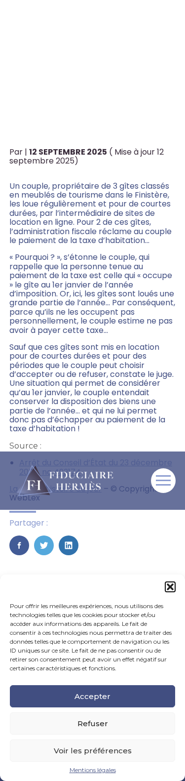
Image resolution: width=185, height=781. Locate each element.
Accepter (92, 696)
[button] (170, 587)
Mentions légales (93, 770)
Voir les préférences (93, 750)
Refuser (92, 723)
